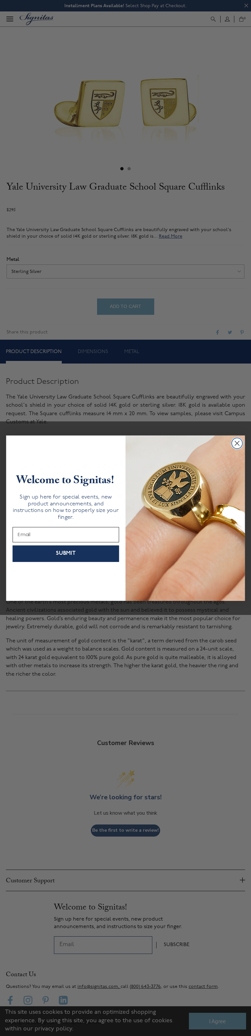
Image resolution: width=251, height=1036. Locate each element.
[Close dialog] (237, 443)
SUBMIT (65, 553)
